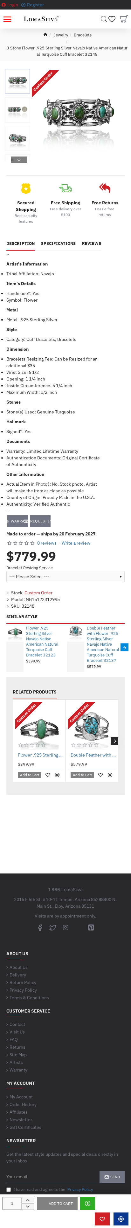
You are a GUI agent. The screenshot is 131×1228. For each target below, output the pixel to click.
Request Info (40, 521)
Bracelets (83, 35)
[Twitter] (53, 927)
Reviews (91, 243)
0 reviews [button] (47, 543)
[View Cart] (124, 19)
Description (20, 243)
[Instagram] (65, 927)
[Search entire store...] (104, 19)
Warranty (19, 521)
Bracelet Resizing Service (29, 568)
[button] (19, 73)
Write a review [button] (76, 543)
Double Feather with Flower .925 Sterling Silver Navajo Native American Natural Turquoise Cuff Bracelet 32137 (103, 644)
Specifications (58, 243)
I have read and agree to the (52, 1189)
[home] (45, 34)
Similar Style (22, 616)
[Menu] (7, 19)
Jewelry (60, 35)
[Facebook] (40, 927)
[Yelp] (78, 927)
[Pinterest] (91, 927)
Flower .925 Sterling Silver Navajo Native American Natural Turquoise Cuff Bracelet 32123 (42, 641)
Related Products (35, 692)
